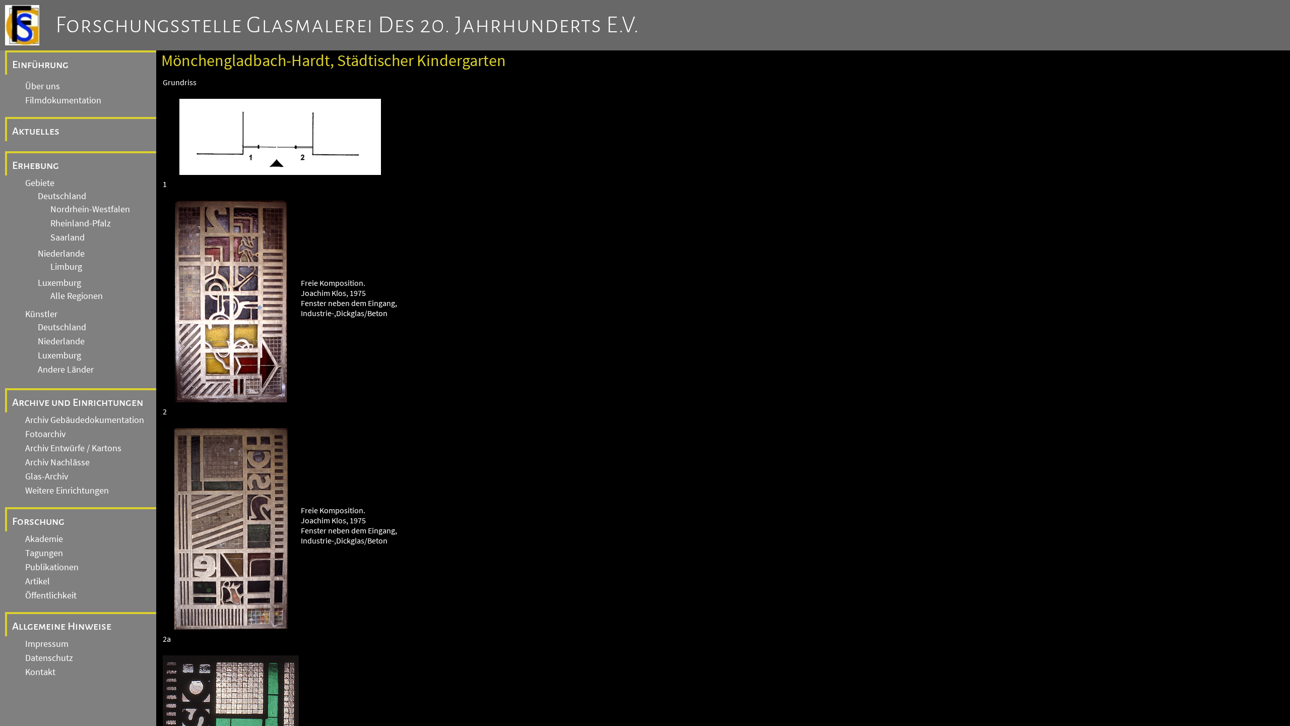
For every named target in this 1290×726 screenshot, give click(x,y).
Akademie (44, 538)
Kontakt (40, 672)
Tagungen (44, 553)
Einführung (40, 64)
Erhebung (35, 165)
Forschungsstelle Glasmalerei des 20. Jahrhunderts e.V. (347, 25)
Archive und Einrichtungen (77, 402)
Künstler (41, 314)
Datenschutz (49, 657)
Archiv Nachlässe (57, 462)
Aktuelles (35, 131)
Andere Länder (66, 369)
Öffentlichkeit (51, 595)
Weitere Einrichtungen (67, 490)
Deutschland (62, 196)
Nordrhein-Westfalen (90, 209)
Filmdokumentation (63, 100)
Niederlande (61, 253)
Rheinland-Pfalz (80, 223)
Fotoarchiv (45, 434)
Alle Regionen (76, 295)
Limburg (66, 266)
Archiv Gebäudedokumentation (84, 420)
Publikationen (52, 567)
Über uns (42, 86)
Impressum (47, 643)
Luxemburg (59, 282)
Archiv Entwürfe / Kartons (73, 448)
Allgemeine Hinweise (61, 626)
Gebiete (39, 183)
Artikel (37, 581)
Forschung (38, 521)
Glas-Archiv (46, 476)
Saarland (67, 237)
